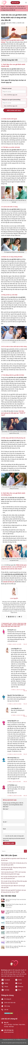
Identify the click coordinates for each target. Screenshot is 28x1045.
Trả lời (25, 644)
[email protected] (8, 1032)
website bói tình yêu (8, 581)
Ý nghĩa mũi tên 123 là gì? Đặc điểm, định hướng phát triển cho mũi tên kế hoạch (16, 917)
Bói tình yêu (15, 2)
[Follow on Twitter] (7, 984)
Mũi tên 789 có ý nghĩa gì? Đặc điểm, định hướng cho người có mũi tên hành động (16, 922)
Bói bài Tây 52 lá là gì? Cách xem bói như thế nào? (16, 900)
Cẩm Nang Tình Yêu (11, 6)
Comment (8, 907)
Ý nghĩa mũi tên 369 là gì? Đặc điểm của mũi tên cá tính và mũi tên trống (15, 942)
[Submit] (25, 851)
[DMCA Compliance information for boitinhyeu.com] (8, 1013)
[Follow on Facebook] (7, 980)
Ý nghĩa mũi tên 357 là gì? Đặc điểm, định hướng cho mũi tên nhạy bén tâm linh (16, 937)
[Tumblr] (15, 617)
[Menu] (26, 2)
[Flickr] (8, 617)
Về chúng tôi (7, 999)
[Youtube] (19, 617)
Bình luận (6, 809)
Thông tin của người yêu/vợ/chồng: (11, 99)
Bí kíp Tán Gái (20, 6)
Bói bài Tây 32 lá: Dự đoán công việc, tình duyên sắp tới (16, 905)
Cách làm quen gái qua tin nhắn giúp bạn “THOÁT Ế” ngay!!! (13, 413)
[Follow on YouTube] (7, 990)
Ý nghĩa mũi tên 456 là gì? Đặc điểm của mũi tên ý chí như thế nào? (15, 932)
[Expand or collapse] (25, 60)
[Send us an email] (21, 984)
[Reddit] (11, 617)
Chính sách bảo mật (9, 1002)
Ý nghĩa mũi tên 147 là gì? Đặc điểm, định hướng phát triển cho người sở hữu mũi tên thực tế (16, 912)
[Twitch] (21, 617)
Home (2, 6)
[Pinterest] (13, 617)
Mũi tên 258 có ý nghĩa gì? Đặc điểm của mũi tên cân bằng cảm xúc (16, 947)
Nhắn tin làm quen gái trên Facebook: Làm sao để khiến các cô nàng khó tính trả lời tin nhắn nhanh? (14, 566)
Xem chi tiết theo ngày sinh (10, 94)
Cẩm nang (7, 1006)
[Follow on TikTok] (21, 980)
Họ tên (5, 821)
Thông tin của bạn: (7, 88)
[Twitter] (17, 617)
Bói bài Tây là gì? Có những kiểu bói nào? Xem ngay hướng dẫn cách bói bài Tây (16, 927)
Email (4, 828)
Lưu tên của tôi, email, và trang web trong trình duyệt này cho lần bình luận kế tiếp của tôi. (14, 838)
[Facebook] (6, 617)
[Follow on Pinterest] (21, 987)
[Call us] (7, 987)
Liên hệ (6, 1009)
